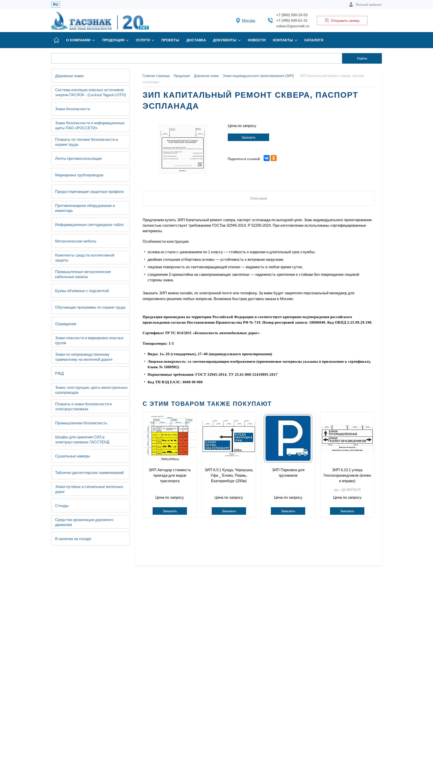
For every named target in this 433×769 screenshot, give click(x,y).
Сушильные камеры (72, 456)
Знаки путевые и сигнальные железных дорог (89, 489)
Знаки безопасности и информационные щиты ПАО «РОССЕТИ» (90, 125)
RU (55, 4)
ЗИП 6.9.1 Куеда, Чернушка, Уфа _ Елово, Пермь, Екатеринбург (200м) (228, 475)
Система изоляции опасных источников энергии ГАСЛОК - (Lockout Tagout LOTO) (90, 92)
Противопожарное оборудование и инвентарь (85, 208)
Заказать (248, 137)
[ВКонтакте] (267, 158)
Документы (224, 40)
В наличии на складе (73, 539)
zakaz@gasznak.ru (292, 26)
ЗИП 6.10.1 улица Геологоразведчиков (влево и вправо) (347, 475)
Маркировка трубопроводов (79, 175)
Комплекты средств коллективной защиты (84, 257)
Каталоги (313, 40)
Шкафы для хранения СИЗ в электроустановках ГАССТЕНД (82, 439)
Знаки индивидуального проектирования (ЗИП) (259, 76)
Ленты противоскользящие (78, 158)
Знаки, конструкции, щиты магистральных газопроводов (91, 390)
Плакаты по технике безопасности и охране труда (86, 142)
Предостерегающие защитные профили (89, 191)
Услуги (143, 40)
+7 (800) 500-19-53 (291, 15)
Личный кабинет (368, 5)
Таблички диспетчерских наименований (89, 472)
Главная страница (156, 76)
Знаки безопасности (72, 109)
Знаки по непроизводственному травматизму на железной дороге (84, 356)
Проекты (170, 40)
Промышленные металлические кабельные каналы (83, 274)
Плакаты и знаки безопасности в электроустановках (83, 406)
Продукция (113, 40)
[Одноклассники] (274, 158)
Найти (362, 58)
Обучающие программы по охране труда (90, 307)
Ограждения (65, 324)
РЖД (59, 373)
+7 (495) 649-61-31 (291, 20)
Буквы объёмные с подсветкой (82, 291)
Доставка (196, 40)
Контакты (283, 40)
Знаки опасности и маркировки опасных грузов (89, 340)
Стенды (62, 505)
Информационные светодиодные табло (89, 224)
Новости (257, 40)
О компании (78, 40)
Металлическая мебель (75, 241)
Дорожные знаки (69, 76)
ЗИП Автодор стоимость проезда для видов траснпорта (170, 475)
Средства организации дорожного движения (84, 522)
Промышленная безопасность (81, 423)
